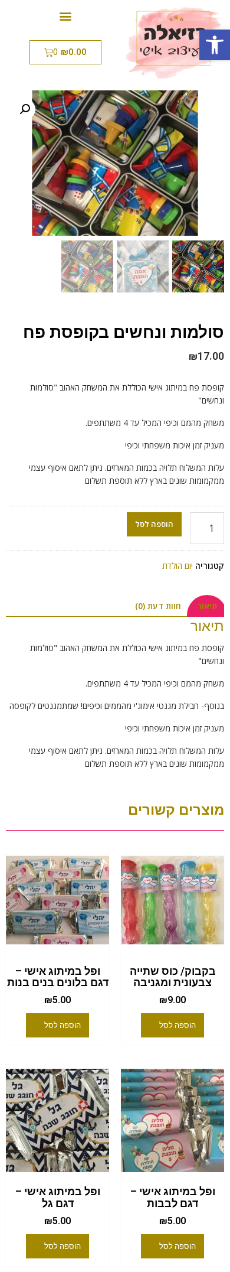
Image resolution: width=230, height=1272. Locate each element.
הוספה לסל (154, 524)
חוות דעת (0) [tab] (158, 605)
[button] (214, 45)
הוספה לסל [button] (177, 1025)
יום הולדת (177, 565)
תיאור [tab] (207, 605)
